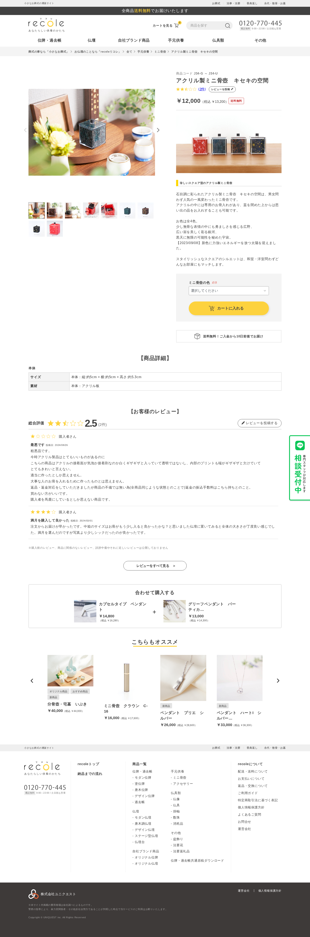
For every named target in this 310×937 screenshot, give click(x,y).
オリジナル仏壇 (146, 863)
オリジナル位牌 (146, 857)
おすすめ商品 (80, 691)
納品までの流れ (90, 773)
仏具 (176, 805)
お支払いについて (251, 778)
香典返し (252, 3)
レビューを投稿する (261, 423)
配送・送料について (253, 771)
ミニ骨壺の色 (199, 282)
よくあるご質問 (249, 814)
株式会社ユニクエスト (58, 894)
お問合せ (244, 821)
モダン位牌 (143, 777)
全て (129, 51)
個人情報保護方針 (251, 807)
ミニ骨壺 (160, 51)
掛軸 (176, 811)
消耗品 (178, 823)
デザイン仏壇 (145, 829)
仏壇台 (140, 842)
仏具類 (176, 793)
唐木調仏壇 (143, 823)
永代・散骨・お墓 (275, 3)
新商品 (53, 697)
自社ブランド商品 (145, 851)
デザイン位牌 (145, 796)
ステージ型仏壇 (146, 836)
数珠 (176, 817)
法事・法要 (233, 3)
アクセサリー (183, 783)
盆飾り (178, 839)
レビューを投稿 (221, 89)
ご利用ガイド (248, 793)
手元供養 (143, 51)
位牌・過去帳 (142, 771)
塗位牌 (140, 783)
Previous (25, 130)
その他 (176, 833)
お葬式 (216, 3)
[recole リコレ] (42, 767)
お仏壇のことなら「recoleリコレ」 (97, 51)
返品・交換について (253, 786)
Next (158, 130)
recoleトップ (88, 764)
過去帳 (140, 802)
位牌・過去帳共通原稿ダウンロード (197, 860)
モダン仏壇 (143, 817)
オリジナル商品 (58, 691)
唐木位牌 (141, 790)
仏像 (176, 799)
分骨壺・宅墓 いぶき (67, 704)
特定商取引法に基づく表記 (258, 800)
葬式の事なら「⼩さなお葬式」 (48, 51)
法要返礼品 (181, 851)
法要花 (178, 845)
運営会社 (244, 829)
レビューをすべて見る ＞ (156, 566)
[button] (32, 681)
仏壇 (135, 811)
